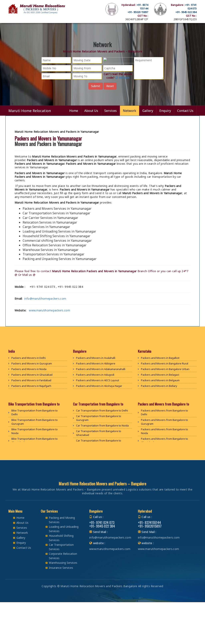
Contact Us (185, 110)
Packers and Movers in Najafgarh (31, 386)
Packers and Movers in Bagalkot (160, 358)
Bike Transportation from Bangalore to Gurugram (34, 421)
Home (73, 110)
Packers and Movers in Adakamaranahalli (100, 369)
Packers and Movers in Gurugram (31, 363)
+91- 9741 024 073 (191, 6)
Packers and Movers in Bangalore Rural (164, 363)
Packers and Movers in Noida (28, 369)
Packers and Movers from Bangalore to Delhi (164, 412)
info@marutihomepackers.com (45, 298)
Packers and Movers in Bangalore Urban (165, 369)
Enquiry (165, 110)
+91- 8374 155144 (142, 6)
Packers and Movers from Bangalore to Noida (164, 431)
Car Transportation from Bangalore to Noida (102, 425)
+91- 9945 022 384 (186, 12)
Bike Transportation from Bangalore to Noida (34, 431)
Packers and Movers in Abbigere (95, 363)
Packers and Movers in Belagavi (160, 374)
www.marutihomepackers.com (49, 310)
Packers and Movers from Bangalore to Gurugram (164, 421)
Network (129, 110)
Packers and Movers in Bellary (159, 386)
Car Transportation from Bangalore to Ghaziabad (98, 433)
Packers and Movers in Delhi (28, 358)
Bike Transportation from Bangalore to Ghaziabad (34, 440)
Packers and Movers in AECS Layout (97, 380)
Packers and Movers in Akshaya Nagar (99, 386)
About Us (91, 110)
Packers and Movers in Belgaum (160, 380)
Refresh (123, 77)
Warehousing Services (63, 563)
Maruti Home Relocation (29, 110)
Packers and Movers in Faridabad (31, 380)
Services (110, 110)
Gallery (147, 110)
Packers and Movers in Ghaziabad (31, 374)
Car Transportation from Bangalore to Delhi (102, 410)
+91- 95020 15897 (138, 12)
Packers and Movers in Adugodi (95, 374)
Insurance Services (61, 568)
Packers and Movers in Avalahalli (95, 358)
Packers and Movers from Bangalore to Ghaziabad (164, 440)
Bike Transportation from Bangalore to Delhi (34, 412)
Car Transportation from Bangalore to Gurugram (98, 418)
